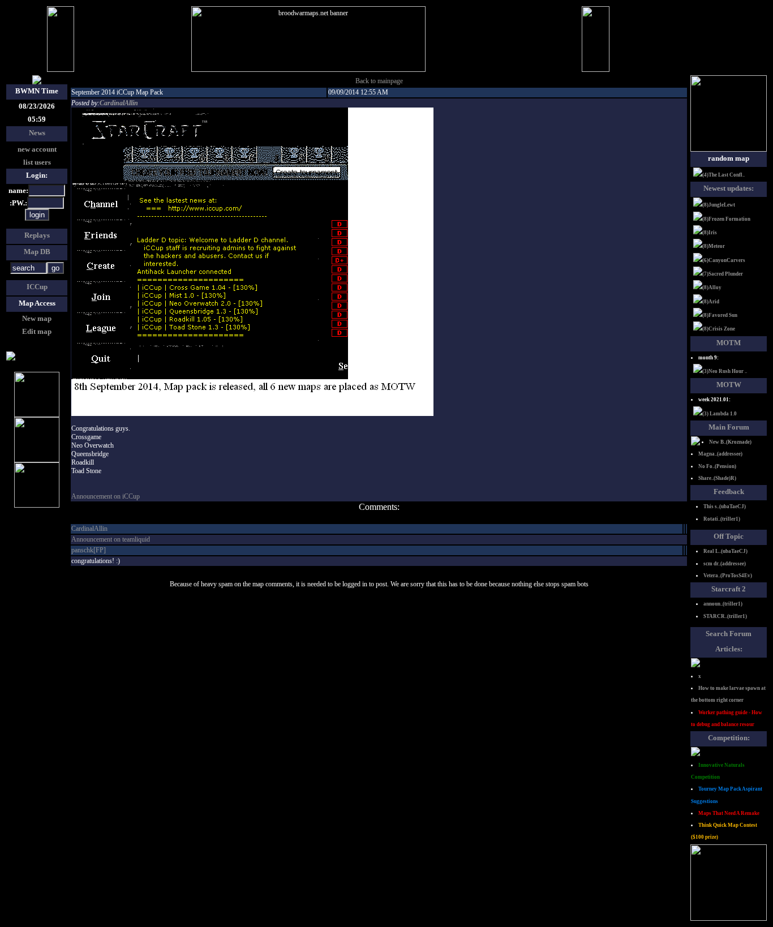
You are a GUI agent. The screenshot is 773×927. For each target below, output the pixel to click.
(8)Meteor (713, 246)
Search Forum (728, 633)
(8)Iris (709, 232)
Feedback (729, 491)
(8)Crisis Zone (718, 329)
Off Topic (729, 536)
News (37, 132)
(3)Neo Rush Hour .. (724, 371)
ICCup (37, 286)
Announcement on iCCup (105, 496)
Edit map (36, 331)
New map (36, 318)
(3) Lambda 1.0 (719, 414)
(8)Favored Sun (719, 315)
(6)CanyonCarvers (723, 260)
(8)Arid (710, 301)
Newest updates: (728, 188)
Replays (37, 235)
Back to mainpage (379, 81)
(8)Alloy (712, 287)
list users (37, 162)
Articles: (728, 649)
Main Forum (728, 427)
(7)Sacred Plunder (722, 274)
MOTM (728, 342)
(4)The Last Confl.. (723, 175)
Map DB (37, 251)
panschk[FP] (88, 550)
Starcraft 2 (728, 589)
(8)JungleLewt (718, 205)
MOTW (728, 384)
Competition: (729, 737)
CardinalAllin (119, 103)
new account (37, 149)
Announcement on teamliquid (110, 539)
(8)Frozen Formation (726, 219)
